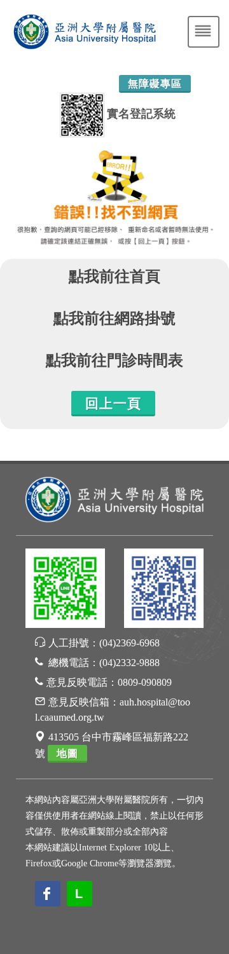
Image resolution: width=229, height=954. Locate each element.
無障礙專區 (155, 83)
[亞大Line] (65, 590)
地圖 (67, 753)
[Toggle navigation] (203, 32)
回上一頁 (113, 403)
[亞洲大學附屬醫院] (114, 498)
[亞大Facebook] (164, 590)
